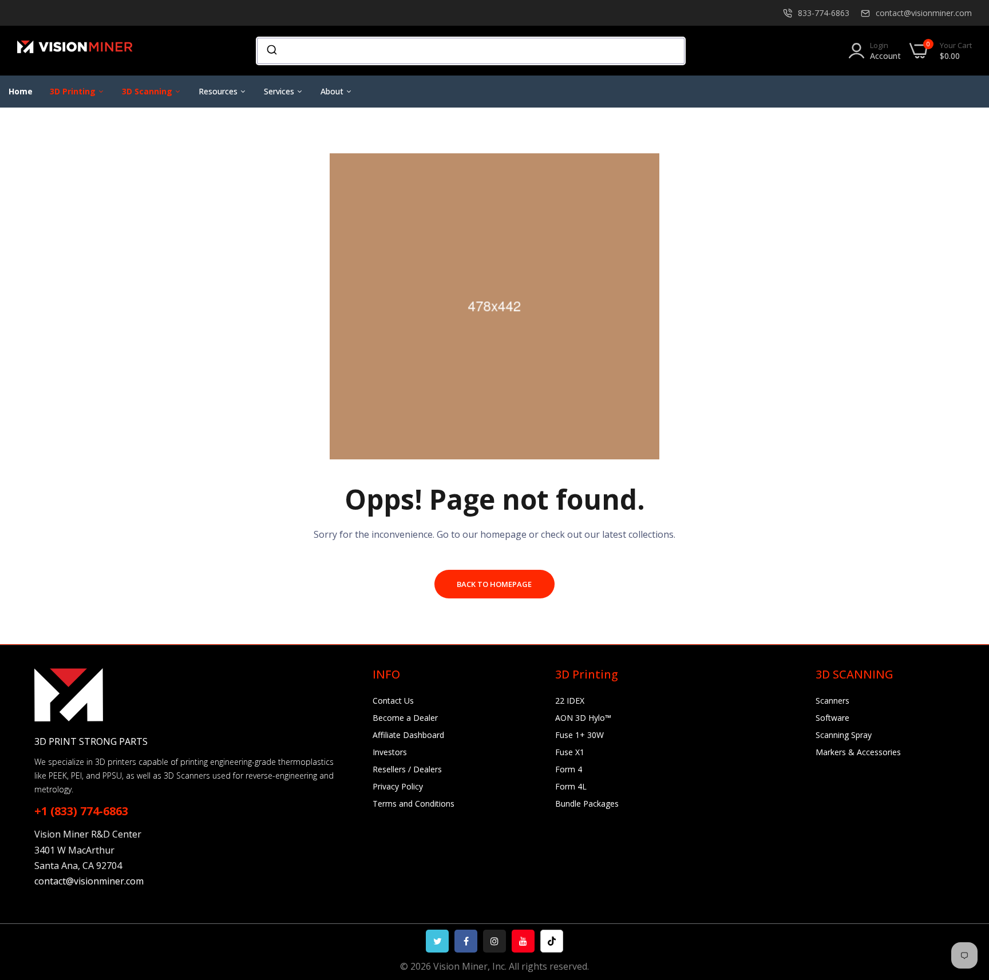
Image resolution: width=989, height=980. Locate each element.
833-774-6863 (823, 12)
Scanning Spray (844, 734)
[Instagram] (494, 941)
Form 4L (571, 786)
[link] (966, 897)
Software (832, 717)
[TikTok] (551, 941)
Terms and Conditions (413, 803)
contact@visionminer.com (924, 12)
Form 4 (568, 769)
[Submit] (271, 51)
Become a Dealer (405, 717)
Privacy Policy (398, 786)
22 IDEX (569, 700)
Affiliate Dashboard (408, 734)
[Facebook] (465, 941)
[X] (437, 941)
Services (280, 91)
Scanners (832, 700)
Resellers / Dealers (407, 769)
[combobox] (471, 51)
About (333, 91)
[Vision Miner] (88, 50)
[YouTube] (523, 941)
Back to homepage (494, 584)
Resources (219, 91)
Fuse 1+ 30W (579, 734)
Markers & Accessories (858, 752)
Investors (390, 752)
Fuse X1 (569, 752)
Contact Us (393, 700)
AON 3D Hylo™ (583, 717)
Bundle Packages (587, 803)
